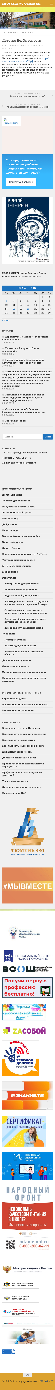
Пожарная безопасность (17, 751)
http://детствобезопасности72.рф (25, 60)
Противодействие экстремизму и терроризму (23, 765)
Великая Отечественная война (21, 536)
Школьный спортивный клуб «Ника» (24, 554)
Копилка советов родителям (21, 589)
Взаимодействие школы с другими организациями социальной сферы (26, 603)
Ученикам (8, 633)
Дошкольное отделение (16, 660)
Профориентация (15, 639)
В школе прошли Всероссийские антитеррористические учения (23, 361)
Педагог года (10, 530)
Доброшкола (9, 524)
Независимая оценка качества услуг (25, 672)
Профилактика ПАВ (14, 793)
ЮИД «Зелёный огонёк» (16, 565)
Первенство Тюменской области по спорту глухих (25, 338)
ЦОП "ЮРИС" (45, 1381)
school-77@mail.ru (25, 462)
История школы (12, 494)
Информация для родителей (21, 583)
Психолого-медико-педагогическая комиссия (24, 679)
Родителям (9, 577)
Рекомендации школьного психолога (25, 704)
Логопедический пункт (16, 512)
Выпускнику (10, 518)
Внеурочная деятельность (18, 506)
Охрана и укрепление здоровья (21, 787)
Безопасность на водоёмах (18, 739)
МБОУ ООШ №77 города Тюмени (22, 3)
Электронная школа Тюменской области (24, 653)
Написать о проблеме (21, 182)
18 (14, 308)
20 (28, 308)
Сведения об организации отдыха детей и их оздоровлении (25, 620)
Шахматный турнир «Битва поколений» (20, 350)
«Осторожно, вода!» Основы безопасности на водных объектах (23, 410)
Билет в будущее (12, 542)
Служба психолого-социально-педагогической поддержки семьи (25, 612)
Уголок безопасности (17, 32)
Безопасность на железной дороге (23, 745)
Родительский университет (21, 595)
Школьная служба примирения (23, 627)
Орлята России (11, 548)
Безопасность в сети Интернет (21, 728)
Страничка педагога (14, 698)
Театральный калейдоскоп (18, 559)
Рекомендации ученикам (20, 645)
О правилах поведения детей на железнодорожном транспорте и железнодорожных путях (23, 397)
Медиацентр (10, 571)
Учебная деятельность (16, 500)
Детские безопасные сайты (19, 757)
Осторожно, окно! (15, 420)
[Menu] (51, 3)
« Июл (5, 320)
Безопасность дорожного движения (24, 733)
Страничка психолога (15, 666)
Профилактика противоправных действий (22, 774)
